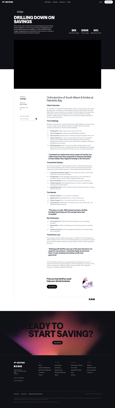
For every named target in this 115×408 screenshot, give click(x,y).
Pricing (40, 375)
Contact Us (90, 372)
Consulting (41, 372)
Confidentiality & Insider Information (35, 393)
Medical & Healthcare (60, 372)
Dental (56, 375)
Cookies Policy (23, 393)
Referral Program (91, 367)
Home (40, 365)
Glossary (73, 375)
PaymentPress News (76, 370)
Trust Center (74, 367)
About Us (89, 365)
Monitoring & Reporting (45, 370)
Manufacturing (58, 370)
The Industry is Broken (77, 365)
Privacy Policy (16, 393)
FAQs (72, 372)
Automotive (58, 367)
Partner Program (91, 370)
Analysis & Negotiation (44, 367)
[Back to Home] (7, 2)
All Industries (58, 365)
